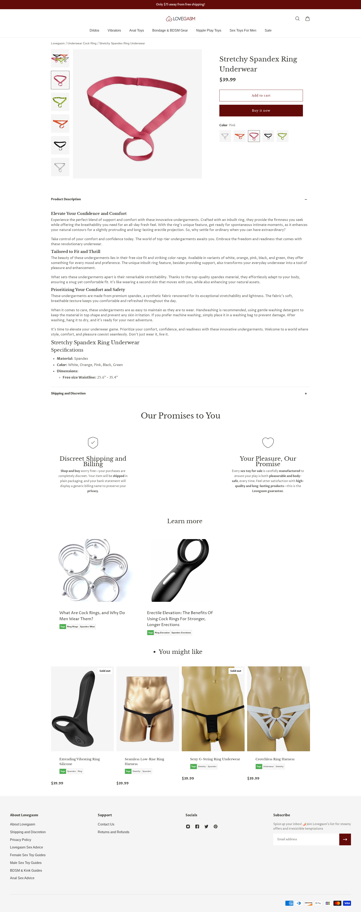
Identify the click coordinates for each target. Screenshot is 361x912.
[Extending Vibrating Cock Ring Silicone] (82, 708)
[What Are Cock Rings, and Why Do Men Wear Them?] (93, 587)
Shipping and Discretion (68, 393)
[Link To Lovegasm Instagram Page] (188, 826)
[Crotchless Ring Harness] (278, 708)
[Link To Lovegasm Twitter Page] (206, 826)
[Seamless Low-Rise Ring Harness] (147, 708)
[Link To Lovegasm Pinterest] (215, 826)
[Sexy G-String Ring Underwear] (213, 708)
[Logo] (180, 18)
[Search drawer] (297, 18)
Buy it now (261, 110)
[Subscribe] (345, 839)
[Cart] (308, 18)
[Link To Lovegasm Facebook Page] (197, 826)
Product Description (66, 199)
